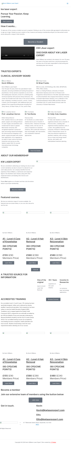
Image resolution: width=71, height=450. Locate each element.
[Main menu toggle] (67, 3)
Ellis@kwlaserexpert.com (49, 419)
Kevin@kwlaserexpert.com (50, 410)
